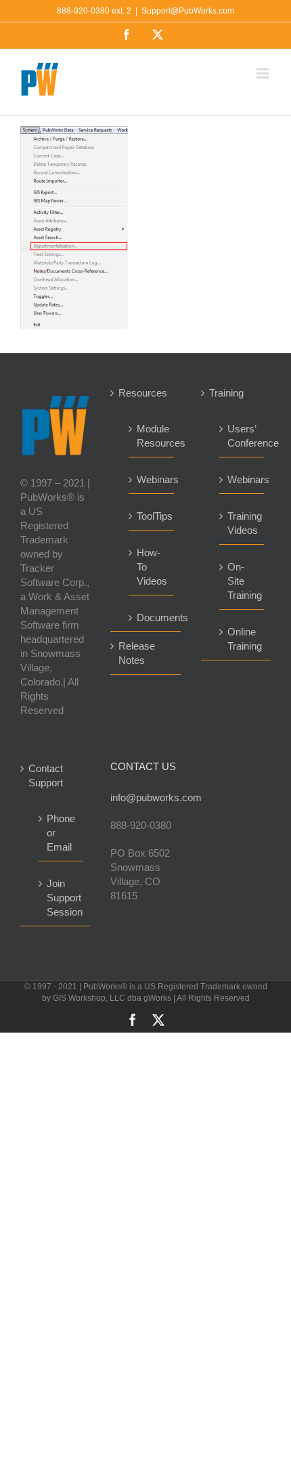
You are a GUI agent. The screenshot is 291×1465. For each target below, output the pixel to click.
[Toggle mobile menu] (263, 73)
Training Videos (242, 523)
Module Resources (151, 436)
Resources (142, 393)
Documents (151, 617)
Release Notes (136, 653)
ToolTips (151, 516)
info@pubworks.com (145, 797)
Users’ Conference (242, 436)
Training (226, 393)
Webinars (151, 479)
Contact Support (45, 775)
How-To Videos (151, 567)
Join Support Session (61, 898)
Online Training (242, 639)
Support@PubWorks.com (187, 11)
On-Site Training (242, 581)
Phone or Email (61, 833)
